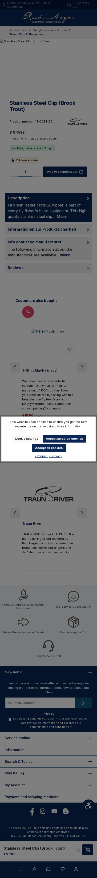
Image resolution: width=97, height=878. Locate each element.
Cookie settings (26, 438)
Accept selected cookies (64, 438)
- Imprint (41, 456)
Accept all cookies (49, 448)
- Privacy (55, 456)
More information (69, 426)
